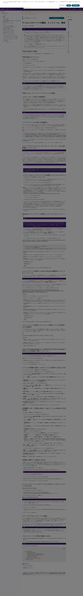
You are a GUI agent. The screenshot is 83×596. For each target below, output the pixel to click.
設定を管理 (62, 5)
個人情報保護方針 (11, 1)
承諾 (69, 5)
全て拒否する (75, 5)
